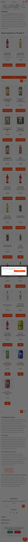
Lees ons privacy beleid (14, 274)
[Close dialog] (24, 267)
